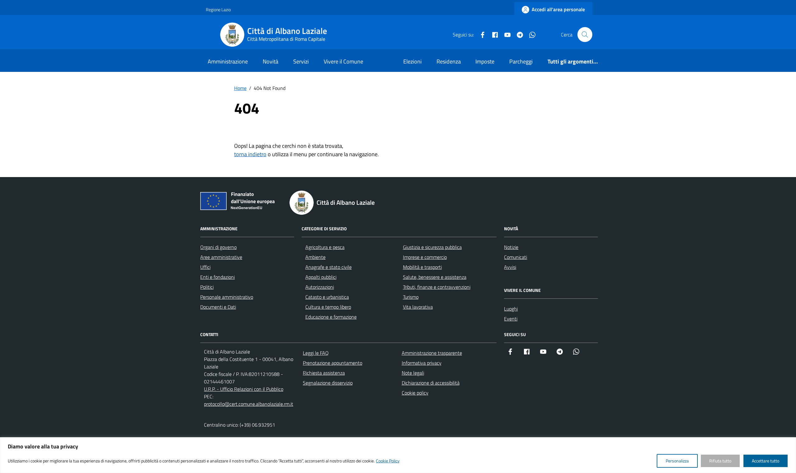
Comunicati (515, 257)
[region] (398, 455)
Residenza (449, 61)
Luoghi (511, 308)
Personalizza (677, 460)
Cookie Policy (388, 460)
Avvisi (510, 267)
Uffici (205, 267)
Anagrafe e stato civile (328, 267)
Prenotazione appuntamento (332, 363)
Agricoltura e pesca (325, 247)
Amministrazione (228, 61)
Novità (270, 61)
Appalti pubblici (320, 277)
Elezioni (412, 61)
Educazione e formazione (331, 317)
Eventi (510, 318)
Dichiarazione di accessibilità (431, 382)
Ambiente (315, 257)
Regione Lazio (218, 9)
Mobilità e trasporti (422, 267)
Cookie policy (415, 392)
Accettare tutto (765, 460)
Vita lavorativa (418, 307)
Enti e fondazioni (217, 277)
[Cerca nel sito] (584, 34)
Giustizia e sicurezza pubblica (432, 247)
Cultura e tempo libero (328, 307)
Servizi (301, 61)
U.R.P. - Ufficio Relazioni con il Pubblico (243, 389)
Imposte (484, 61)
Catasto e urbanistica (327, 297)
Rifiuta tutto (720, 460)
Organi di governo (218, 247)
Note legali (413, 373)
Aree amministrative (221, 257)
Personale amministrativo (226, 297)
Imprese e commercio (425, 257)
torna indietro (250, 154)
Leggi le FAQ (316, 353)
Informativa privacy (422, 363)
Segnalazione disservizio (328, 382)
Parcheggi (521, 61)
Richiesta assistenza (324, 373)
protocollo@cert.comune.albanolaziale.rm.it (248, 404)
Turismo (411, 297)
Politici (207, 287)
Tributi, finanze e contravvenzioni (436, 287)
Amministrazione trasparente (432, 353)
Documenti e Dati (218, 307)
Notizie (511, 247)
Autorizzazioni (319, 287)
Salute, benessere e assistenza (434, 277)
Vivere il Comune (343, 61)
